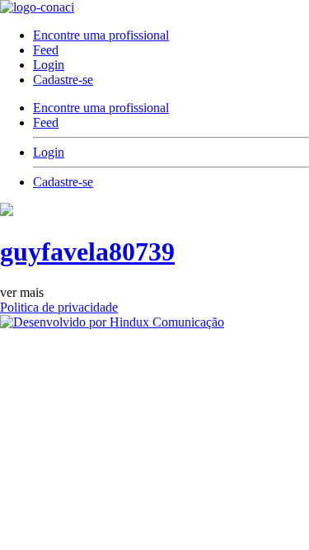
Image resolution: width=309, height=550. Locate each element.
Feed (46, 50)
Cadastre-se (63, 80)
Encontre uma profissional (101, 35)
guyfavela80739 (87, 251)
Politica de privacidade (59, 307)
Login (48, 65)
